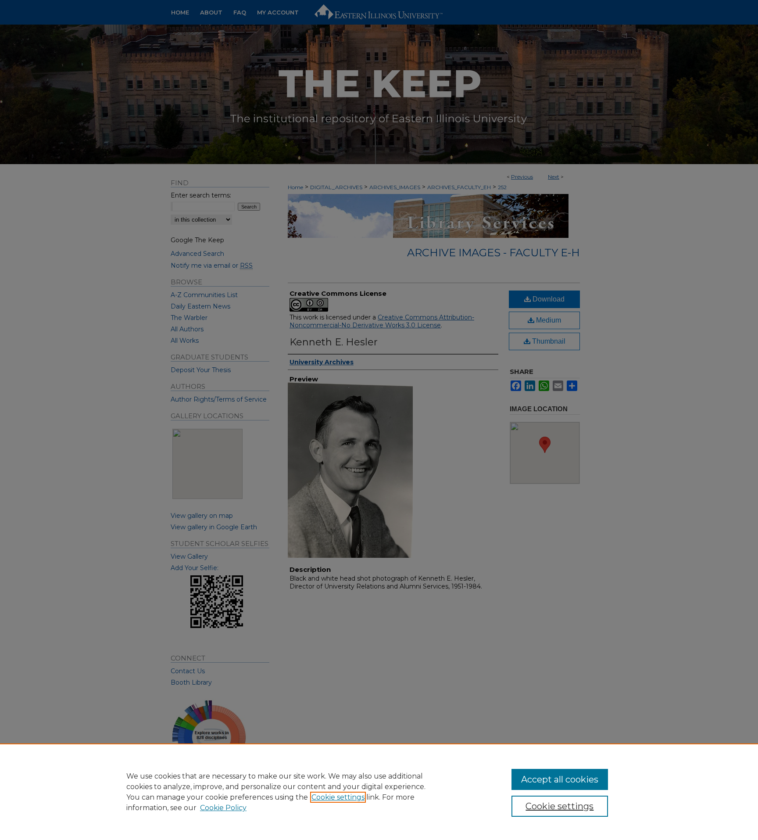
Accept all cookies (559, 779)
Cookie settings (338, 797)
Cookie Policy (223, 808)
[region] (379, 791)
